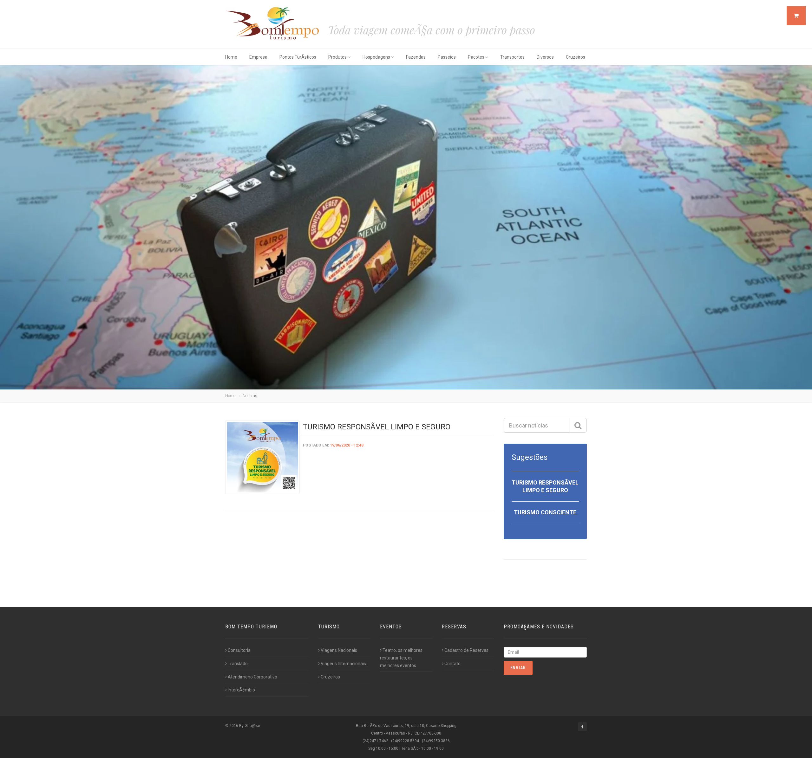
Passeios (447, 57)
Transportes (512, 57)
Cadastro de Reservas (466, 650)
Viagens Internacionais (343, 663)
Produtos (337, 57)
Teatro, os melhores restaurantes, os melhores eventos (401, 658)
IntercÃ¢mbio (241, 689)
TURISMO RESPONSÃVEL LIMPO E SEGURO (376, 426)
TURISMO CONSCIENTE (545, 512)
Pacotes (476, 57)
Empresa (258, 57)
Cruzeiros (575, 57)
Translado (238, 663)
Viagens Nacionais (339, 650)
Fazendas (416, 57)
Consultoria (239, 650)
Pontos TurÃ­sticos (297, 57)
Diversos (545, 57)
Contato (452, 663)
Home (231, 57)
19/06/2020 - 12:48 (346, 445)
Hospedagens (376, 57)
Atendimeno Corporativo (252, 676)
